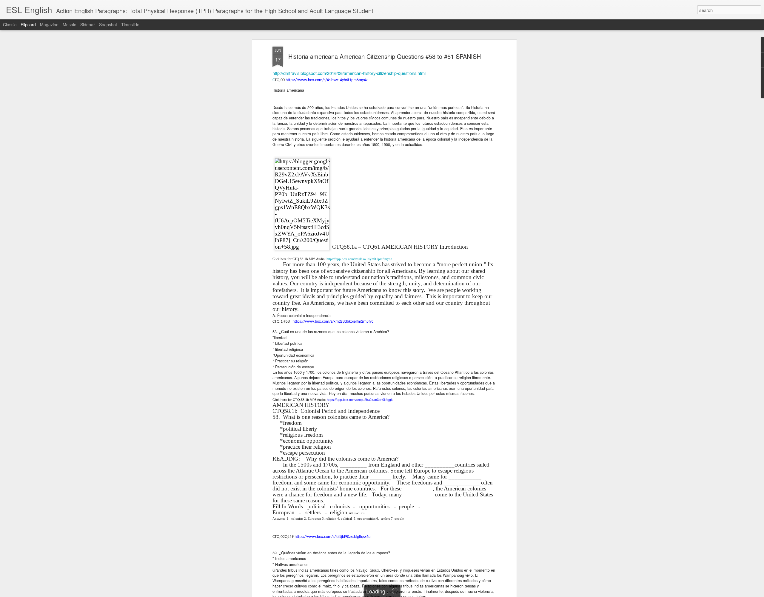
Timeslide (130, 24)
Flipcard (28, 24)
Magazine (49, 24)
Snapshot (108, 24)
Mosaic (69, 24)
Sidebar (87, 24)
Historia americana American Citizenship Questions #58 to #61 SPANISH (384, 56)
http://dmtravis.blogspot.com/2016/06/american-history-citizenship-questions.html (349, 73)
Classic (9, 24)
